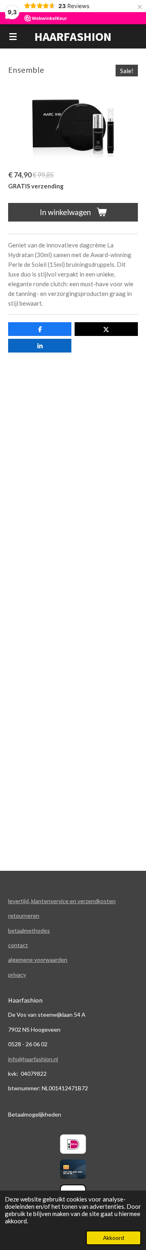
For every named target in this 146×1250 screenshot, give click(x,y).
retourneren (23, 915)
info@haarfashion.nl (33, 1059)
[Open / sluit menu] (13, 36)
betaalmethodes (29, 930)
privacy (17, 974)
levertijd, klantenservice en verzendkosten (62, 900)
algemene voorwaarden (37, 959)
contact (18, 945)
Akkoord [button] (113, 1238)
